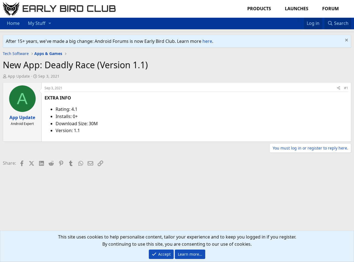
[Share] (338, 88)
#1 (346, 88)
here (207, 41)
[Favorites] (301, 20)
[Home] (295, 20)
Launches (296, 9)
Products (259, 9)
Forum (330, 9)
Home (13, 23)
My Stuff (36, 23)
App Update (19, 76)
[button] (50, 23)
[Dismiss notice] (345, 41)
